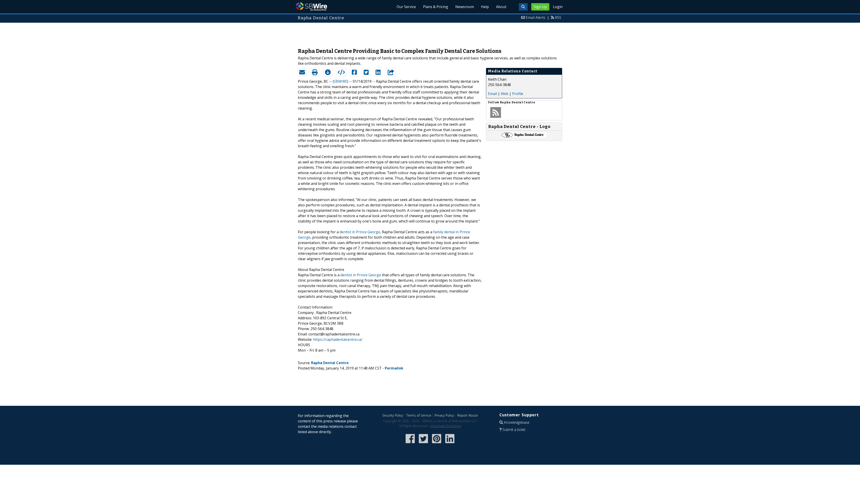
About (501, 6)
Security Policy (392, 415)
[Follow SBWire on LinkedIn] (450, 443)
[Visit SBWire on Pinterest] (436, 443)
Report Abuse (467, 415)
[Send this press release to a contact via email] (302, 72)
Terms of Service (418, 415)
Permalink (394, 368)
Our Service (406, 6)
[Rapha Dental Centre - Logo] (524, 136)
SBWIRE (340, 81)
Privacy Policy (444, 415)
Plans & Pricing (435, 6)
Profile (517, 93)
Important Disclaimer (445, 426)
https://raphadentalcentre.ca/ (337, 339)
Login (558, 6)
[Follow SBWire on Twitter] (423, 443)
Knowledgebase (516, 422)
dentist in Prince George (360, 231)
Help (485, 6)
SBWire (311, 6)
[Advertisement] (430, 33)
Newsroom (464, 6)
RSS (558, 17)
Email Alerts (535, 17)
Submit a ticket (514, 429)
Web (504, 93)
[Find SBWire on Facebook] (410, 443)
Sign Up (540, 6)
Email (492, 93)
